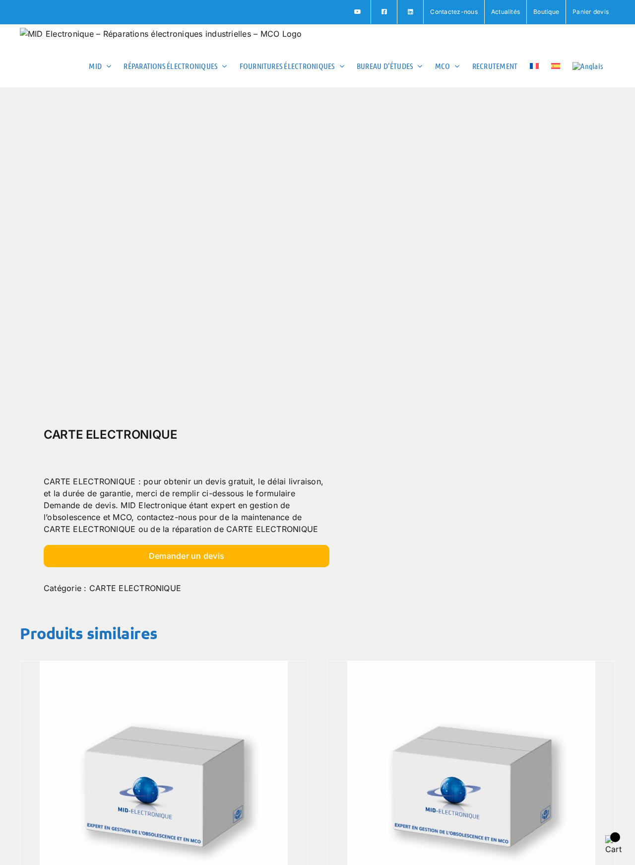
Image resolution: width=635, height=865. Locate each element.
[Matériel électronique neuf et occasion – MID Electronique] (163, 260)
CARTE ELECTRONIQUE (135, 588)
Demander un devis (186, 556)
